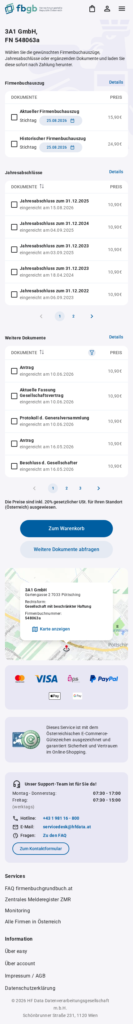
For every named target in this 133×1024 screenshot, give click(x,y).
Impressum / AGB (25, 976)
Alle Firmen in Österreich (33, 922)
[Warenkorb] (92, 8)
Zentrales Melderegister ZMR (38, 899)
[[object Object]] (92, 352)
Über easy (16, 951)
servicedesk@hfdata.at (67, 826)
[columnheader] (52, 187)
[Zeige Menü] (122, 8)
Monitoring (17, 911)
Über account (20, 963)
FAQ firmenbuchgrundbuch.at (38, 888)
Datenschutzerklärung (30, 988)
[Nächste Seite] (92, 316)
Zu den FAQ (55, 835)
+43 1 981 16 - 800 (61, 818)
